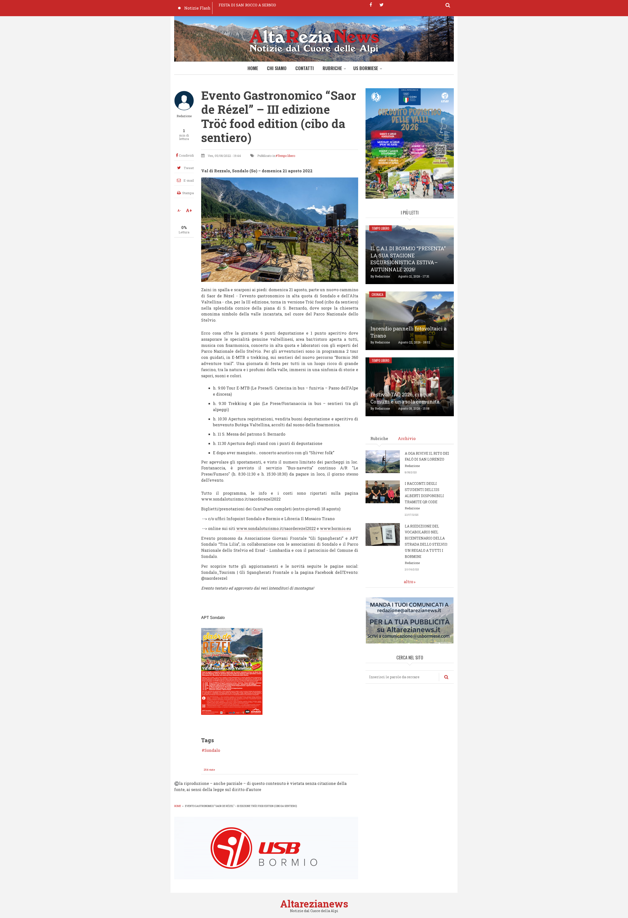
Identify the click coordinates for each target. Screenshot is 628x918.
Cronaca (377, 294)
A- (179, 210)
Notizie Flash (197, 8)
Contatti (304, 68)
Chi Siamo (277, 68)
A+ (189, 210)
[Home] (314, 40)
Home (253, 68)
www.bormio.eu (335, 528)
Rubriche (332, 68)
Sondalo (212, 750)
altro (408, 581)
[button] (231, 671)
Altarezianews (314, 903)
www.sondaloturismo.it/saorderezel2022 (276, 528)
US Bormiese (365, 68)
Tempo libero (286, 156)
